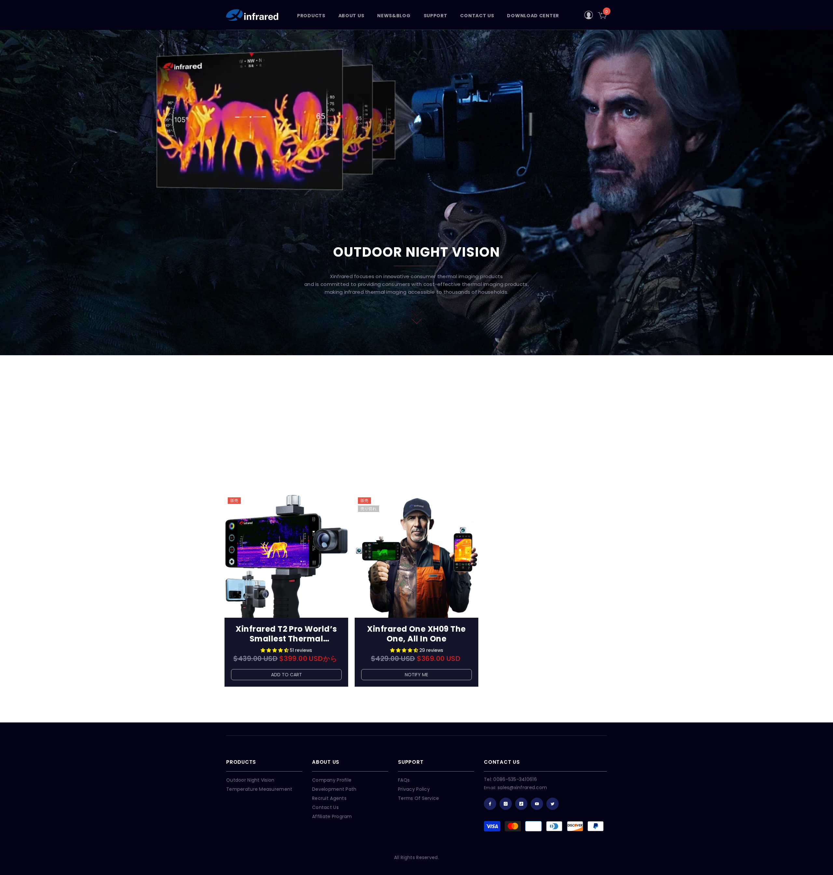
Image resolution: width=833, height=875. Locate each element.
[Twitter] (552, 804)
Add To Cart (286, 674)
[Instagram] (505, 804)
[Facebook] (490, 804)
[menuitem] (423, 373)
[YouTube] (537, 804)
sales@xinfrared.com (522, 787)
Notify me (416, 674)
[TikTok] (521, 804)
